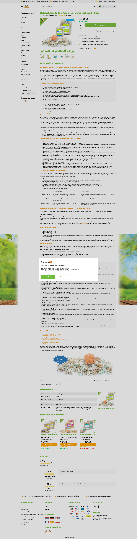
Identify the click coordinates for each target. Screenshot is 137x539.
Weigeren (62, 276)
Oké (48, 276)
